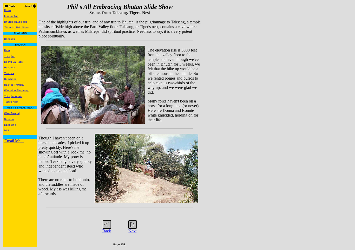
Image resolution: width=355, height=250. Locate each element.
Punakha (9, 67)
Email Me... (14, 141)
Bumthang (10, 79)
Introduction (11, 16)
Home (7, 10)
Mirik (6, 130)
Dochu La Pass (13, 61)
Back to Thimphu (14, 84)
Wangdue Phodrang (16, 90)
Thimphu (9, 56)
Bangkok (9, 38)
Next (132, 231)
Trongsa (9, 73)
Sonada (9, 119)
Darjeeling (10, 124)
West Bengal (11, 113)
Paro (7, 50)
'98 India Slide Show (16, 27)
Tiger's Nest (11, 101)
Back (106, 231)
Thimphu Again (13, 96)
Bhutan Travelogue (15, 21)
